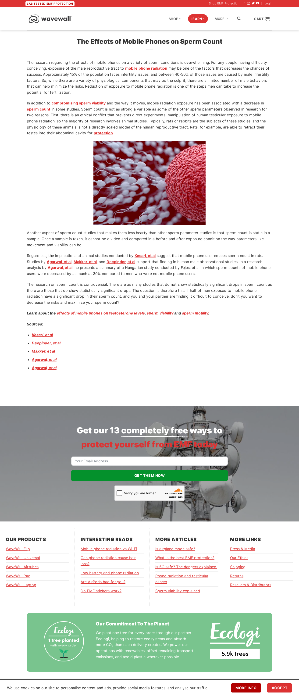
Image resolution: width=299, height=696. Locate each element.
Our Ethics (239, 557)
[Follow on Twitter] (253, 3)
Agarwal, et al (59, 261)
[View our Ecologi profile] (235, 640)
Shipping (238, 566)
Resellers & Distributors (250, 584)
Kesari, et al (145, 255)
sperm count (38, 109)
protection (103, 133)
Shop (173, 19)
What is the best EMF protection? (184, 557)
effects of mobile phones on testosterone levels (101, 313)
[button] (239, 18)
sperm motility (195, 313)
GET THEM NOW (149, 475)
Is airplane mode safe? (175, 548)
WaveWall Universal (23, 557)
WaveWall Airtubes (22, 566)
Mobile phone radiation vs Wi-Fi (109, 548)
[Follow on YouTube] (257, 3)
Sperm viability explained (177, 591)
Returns (236, 576)
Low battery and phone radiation (110, 573)
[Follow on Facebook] (244, 3)
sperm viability (160, 313)
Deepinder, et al (121, 261)
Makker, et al (85, 261)
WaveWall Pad (18, 576)
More (220, 19)
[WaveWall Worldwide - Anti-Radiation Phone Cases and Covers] (50, 19)
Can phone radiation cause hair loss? (108, 560)
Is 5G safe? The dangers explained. (186, 566)
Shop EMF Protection (224, 3)
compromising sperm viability (79, 103)
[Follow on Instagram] (248, 3)
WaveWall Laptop (21, 584)
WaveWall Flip (18, 548)
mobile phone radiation (146, 68)
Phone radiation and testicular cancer (181, 579)
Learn (196, 19)
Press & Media (242, 548)
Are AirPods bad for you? (103, 581)
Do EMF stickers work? (101, 591)
